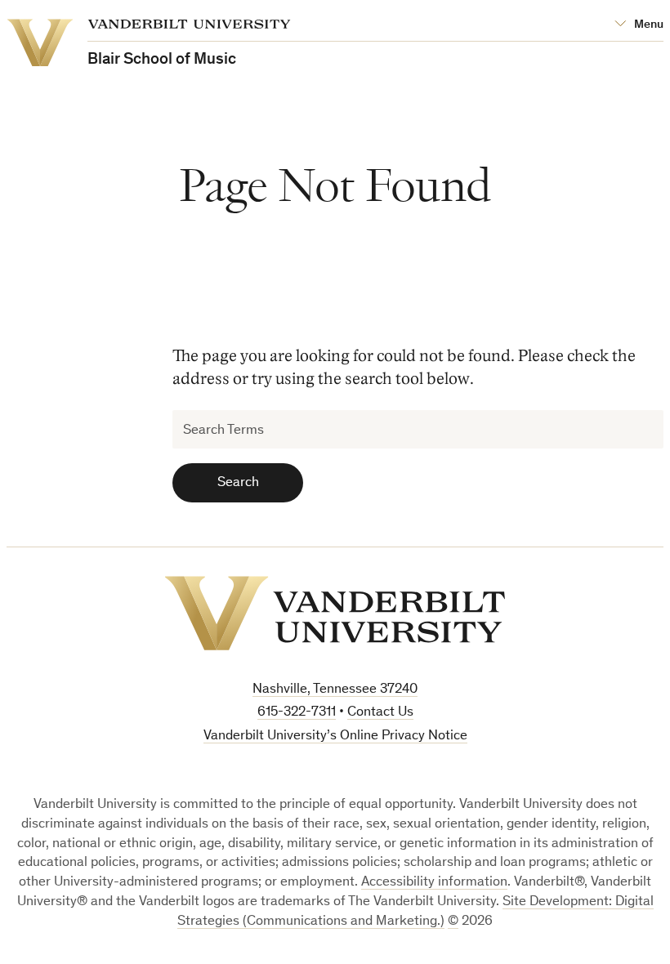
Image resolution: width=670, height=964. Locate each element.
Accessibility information (434, 883)
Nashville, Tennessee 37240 (335, 690)
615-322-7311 (296, 713)
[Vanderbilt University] (335, 613)
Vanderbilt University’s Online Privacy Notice (335, 736)
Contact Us (380, 713)
